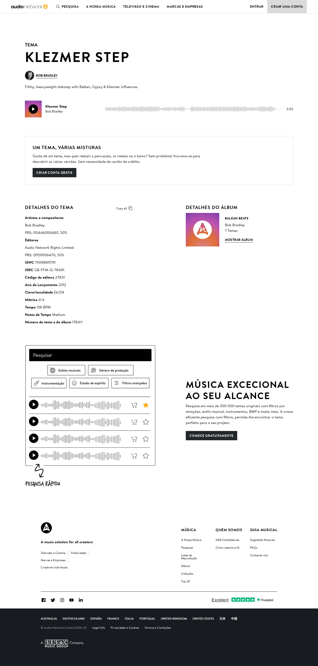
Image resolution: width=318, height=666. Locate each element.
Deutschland (74, 618)
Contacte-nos (259, 555)
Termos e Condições (158, 627)
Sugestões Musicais (262, 540)
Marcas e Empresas (185, 6)
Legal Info (98, 627)
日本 (223, 618)
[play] (33, 109)
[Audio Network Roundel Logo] (46, 527)
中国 (234, 618)
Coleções (187, 573)
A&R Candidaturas (227, 540)
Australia (49, 618)
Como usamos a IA (228, 547)
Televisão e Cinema (141, 6)
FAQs (253, 547)
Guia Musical (263, 529)
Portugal (147, 618)
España (96, 618)
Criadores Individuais (54, 567)
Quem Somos (229, 529)
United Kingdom (174, 618)
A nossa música (101, 6)
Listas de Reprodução (189, 556)
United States (203, 618)
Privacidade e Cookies (125, 627)
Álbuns (185, 566)
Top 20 (185, 581)
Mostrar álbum (239, 239)
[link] (29, 6)
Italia (129, 618)
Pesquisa (70, 6)
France (113, 618)
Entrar (257, 6)
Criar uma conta (287, 6)
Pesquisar (187, 547)
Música (188, 529)
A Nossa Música (191, 540)
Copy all (121, 208)
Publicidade (78, 553)
